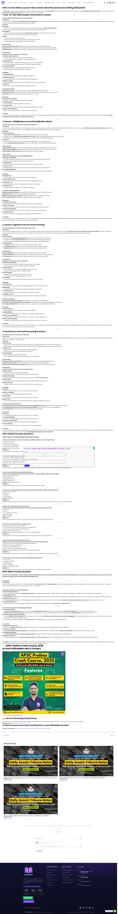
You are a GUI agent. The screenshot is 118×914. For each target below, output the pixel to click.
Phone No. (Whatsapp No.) (31, 459)
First (25, 456)
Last (46, 456)
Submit (27, 465)
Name (26, 452)
